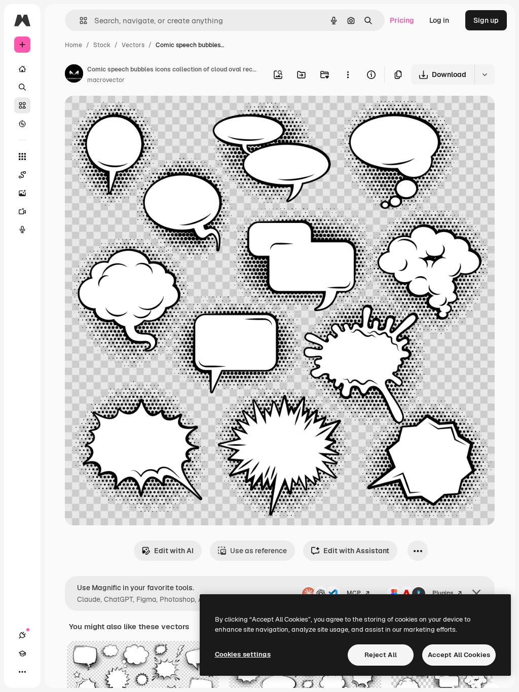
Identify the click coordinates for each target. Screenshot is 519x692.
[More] (22, 672)
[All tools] (22, 156)
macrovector (106, 80)
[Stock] (22, 105)
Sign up (486, 20)
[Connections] (22, 635)
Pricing (402, 20)
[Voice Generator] (22, 229)
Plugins (442, 593)
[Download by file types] (484, 74)
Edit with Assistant (356, 550)
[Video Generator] (22, 211)
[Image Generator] (22, 193)
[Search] (22, 87)
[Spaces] (22, 175)
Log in (439, 20)
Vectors (133, 45)
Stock (101, 45)
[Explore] (22, 124)
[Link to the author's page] (74, 75)
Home (73, 45)
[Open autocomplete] (79, 20)
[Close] (476, 594)
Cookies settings (243, 654)
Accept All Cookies (459, 654)
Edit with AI (174, 550)
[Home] (22, 69)
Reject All (380, 654)
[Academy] (22, 653)
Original (130, 115)
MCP (354, 593)
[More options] (348, 74)
